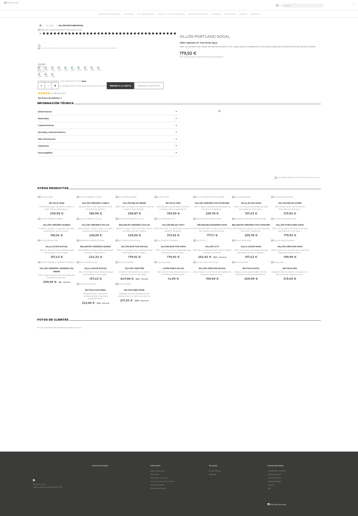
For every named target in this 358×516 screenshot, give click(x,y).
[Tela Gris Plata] (100, 69)
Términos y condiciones (159, 478)
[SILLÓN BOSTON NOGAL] (134, 240)
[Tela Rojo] (93, 69)
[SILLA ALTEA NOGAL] (56, 240)
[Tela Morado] (47, 75)
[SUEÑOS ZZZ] (18, 4)
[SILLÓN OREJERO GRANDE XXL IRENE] (56, 262)
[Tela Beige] (47, 69)
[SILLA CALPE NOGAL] (95, 262)
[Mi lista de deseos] (344, 7)
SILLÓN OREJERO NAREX (56, 224)
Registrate (212, 474)
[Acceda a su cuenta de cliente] (338, 5)
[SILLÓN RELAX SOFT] (173, 218)
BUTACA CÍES (173, 203)
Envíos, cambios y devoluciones (162, 481)
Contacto (271, 485)
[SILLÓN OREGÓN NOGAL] (212, 262)
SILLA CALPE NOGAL (95, 268)
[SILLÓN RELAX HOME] (289, 197)
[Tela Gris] (41, 69)
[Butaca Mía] (289, 262)
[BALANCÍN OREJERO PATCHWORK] (251, 218)
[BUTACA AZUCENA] (95, 284)
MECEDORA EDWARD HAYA (212, 224)
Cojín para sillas (173, 268)
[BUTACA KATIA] (251, 262)
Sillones (129, 14)
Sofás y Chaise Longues (171, 14)
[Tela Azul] (80, 69)
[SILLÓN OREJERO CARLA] (95, 197)
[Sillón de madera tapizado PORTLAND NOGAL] (51, 33)
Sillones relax (145, 14)
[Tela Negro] (54, 75)
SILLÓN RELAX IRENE (134, 203)
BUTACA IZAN (56, 203)
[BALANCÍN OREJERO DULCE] (134, 218)
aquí (84, 81)
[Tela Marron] (41, 75)
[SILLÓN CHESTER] (134, 262)
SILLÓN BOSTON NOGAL (134, 246)
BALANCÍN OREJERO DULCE (134, 224)
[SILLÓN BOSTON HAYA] (173, 240)
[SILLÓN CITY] (212, 240)
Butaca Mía (290, 268)
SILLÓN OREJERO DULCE (95, 224)
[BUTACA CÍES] (173, 197)
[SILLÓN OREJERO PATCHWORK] (212, 197)
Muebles (216, 14)
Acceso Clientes (215, 471)
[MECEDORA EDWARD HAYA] (212, 218)
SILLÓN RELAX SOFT (173, 224)
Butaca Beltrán (134, 290)
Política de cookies (157, 485)
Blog (269, 488)
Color (42, 64)
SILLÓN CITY (212, 246)
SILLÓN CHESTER (134, 268)
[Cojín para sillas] (173, 262)
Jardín (243, 14)
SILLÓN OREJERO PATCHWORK (212, 203)
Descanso (230, 14)
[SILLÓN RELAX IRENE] (134, 197)
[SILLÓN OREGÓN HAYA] (289, 240)
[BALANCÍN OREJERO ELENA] (95, 240)
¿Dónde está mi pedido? (277, 471)
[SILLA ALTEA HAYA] (251, 197)
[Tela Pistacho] (73, 69)
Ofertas (255, 14)
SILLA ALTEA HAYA (251, 203)
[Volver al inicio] (40, 25)
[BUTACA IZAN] (56, 197)
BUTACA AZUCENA (95, 290)
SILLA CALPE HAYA (251, 246)
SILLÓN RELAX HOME (290, 203)
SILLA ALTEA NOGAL (56, 246)
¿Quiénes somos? (274, 474)
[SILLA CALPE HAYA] (251, 240)
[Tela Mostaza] (87, 69)
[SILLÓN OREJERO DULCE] (95, 218)
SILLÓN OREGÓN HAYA (289, 246)
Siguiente (39, 45)
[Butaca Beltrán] (134, 284)
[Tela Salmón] (67, 69)
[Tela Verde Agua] (54, 69)
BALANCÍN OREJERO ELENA (95, 246)
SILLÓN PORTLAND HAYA (290, 224)
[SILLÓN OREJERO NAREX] (56, 218)
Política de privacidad (158, 488)
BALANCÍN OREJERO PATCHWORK (251, 224)
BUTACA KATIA (251, 268)
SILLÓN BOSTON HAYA (173, 246)
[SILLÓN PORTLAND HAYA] (289, 218)
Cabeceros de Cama (109, 14)
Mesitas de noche (198, 14)
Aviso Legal (154, 474)
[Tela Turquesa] (60, 69)
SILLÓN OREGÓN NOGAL (212, 268)
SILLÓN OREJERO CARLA (95, 203)
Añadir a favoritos (149, 86)
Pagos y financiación (158, 471)
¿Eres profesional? (274, 478)
